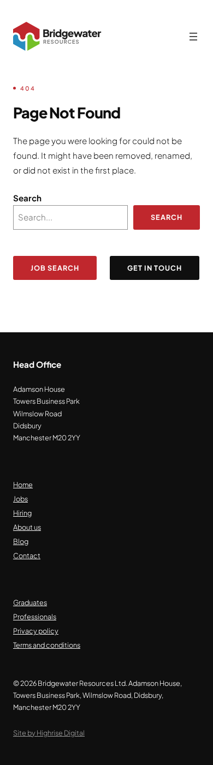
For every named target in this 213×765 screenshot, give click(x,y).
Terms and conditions (46, 645)
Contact (26, 555)
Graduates (30, 602)
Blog (20, 541)
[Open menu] (193, 36)
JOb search (55, 268)
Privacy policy (35, 630)
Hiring (22, 513)
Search (27, 198)
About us (27, 527)
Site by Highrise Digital (49, 732)
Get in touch (154, 268)
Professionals (34, 616)
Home (23, 484)
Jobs (20, 498)
